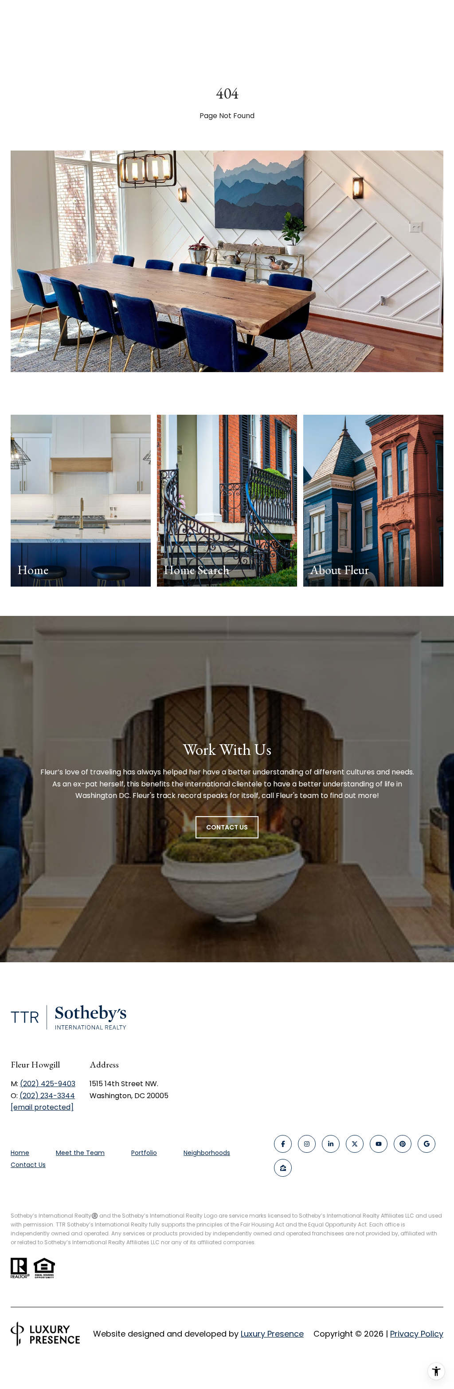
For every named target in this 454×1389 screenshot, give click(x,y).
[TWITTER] (355, 1144)
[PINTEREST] (402, 1144)
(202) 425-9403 (47, 1084)
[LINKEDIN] (331, 1144)
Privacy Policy (416, 1333)
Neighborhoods (207, 1152)
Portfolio (144, 1152)
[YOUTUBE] (378, 1144)
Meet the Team (80, 1152)
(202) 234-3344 (47, 1096)
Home (20, 1152)
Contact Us (28, 1165)
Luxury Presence (272, 1333)
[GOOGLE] (426, 1144)
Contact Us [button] (227, 827)
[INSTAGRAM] (307, 1144)
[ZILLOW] (283, 1168)
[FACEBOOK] (283, 1144)
